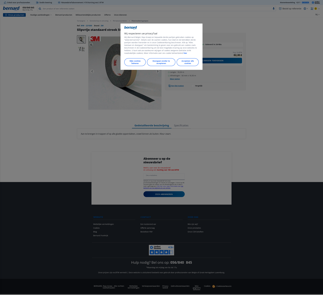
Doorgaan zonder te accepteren (161, 62)
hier (185, 53)
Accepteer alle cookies (188, 62)
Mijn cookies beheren (135, 62)
